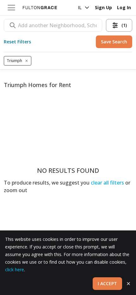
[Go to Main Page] (40, 7)
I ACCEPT (107, 283)
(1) (124, 25)
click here (14, 270)
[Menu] (11, 7)
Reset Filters (17, 42)
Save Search (114, 42)
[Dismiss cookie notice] (128, 283)
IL (80, 7)
